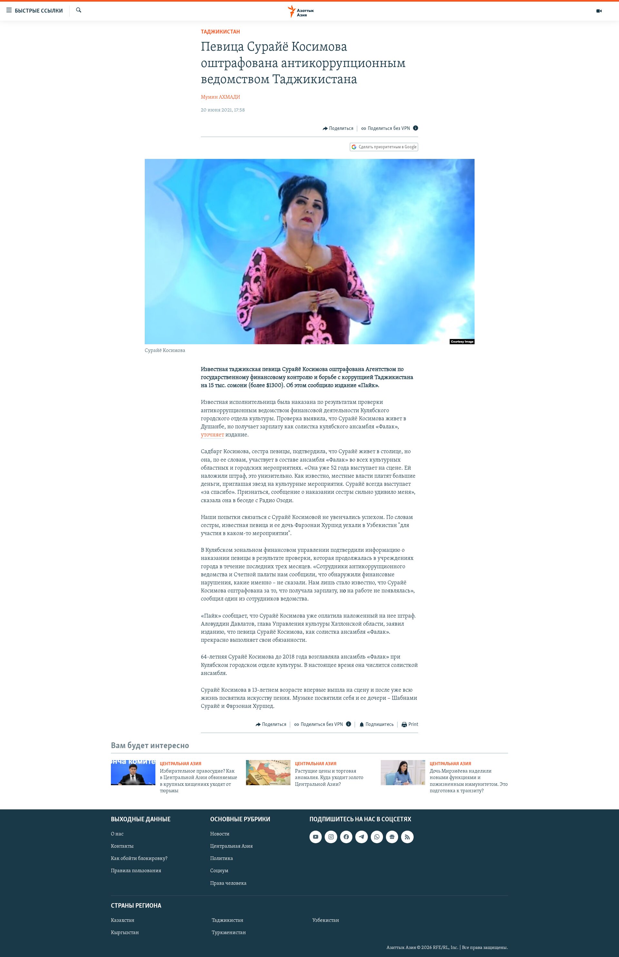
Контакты (122, 846)
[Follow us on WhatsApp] (377, 837)
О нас (117, 834)
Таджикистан (220, 32)
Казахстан (122, 920)
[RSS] (407, 837)
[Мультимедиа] (599, 10)
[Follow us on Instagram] (331, 837)
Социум (219, 871)
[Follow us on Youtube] (316, 837)
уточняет (212, 435)
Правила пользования (136, 871)
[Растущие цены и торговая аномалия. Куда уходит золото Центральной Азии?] (268, 772)
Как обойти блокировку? (139, 858)
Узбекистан (325, 920)
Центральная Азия (180, 764)
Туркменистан (229, 932)
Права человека (228, 883)
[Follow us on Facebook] (346, 837)
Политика (221, 858)
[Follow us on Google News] (392, 837)
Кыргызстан (125, 932)
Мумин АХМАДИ (220, 97)
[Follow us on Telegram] (361, 837)
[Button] (338, 128)
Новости (220, 834)
